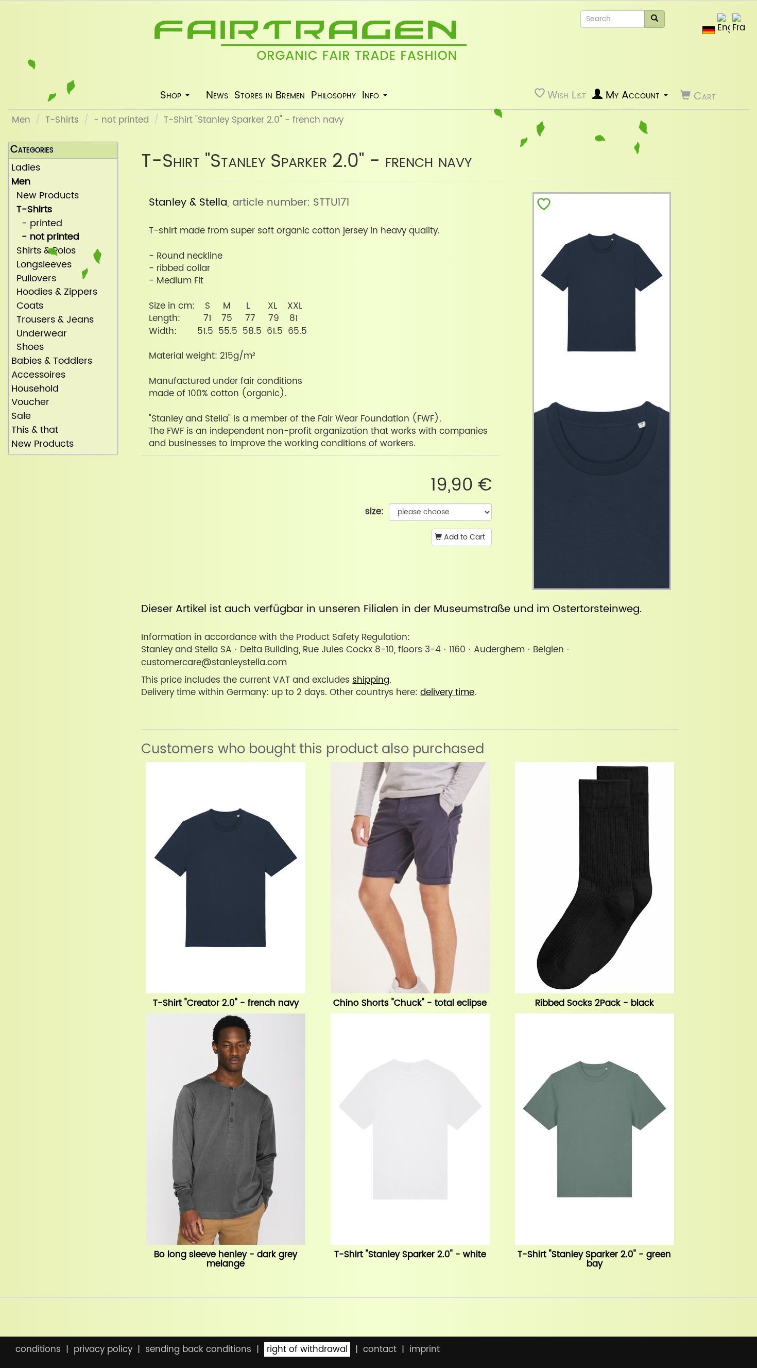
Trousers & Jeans (52, 320)
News (217, 95)
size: (374, 511)
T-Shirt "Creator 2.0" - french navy (226, 1003)
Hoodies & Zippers (54, 292)
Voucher (30, 403)
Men (21, 120)
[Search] (654, 19)
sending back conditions (198, 1349)
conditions (38, 1349)
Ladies (25, 168)
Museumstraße (472, 609)
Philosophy (333, 95)
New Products (45, 196)
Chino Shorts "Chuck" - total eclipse (410, 1003)
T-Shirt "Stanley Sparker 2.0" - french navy (253, 120)
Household (35, 389)
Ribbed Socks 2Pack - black (594, 1003)
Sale (21, 417)
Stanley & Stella (188, 202)
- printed (36, 224)
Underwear (39, 334)
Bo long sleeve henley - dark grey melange (225, 1259)
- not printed (121, 120)
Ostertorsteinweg (596, 609)
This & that (34, 430)
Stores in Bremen (269, 95)
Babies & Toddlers (51, 361)
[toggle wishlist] (544, 206)
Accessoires (38, 375)
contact (380, 1349)
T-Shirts (62, 120)
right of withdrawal (307, 1349)
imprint (424, 1349)
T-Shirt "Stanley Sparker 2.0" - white (410, 1254)
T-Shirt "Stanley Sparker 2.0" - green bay (594, 1259)
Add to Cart (463, 537)
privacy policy (103, 1349)
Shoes (27, 347)
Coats (27, 306)
